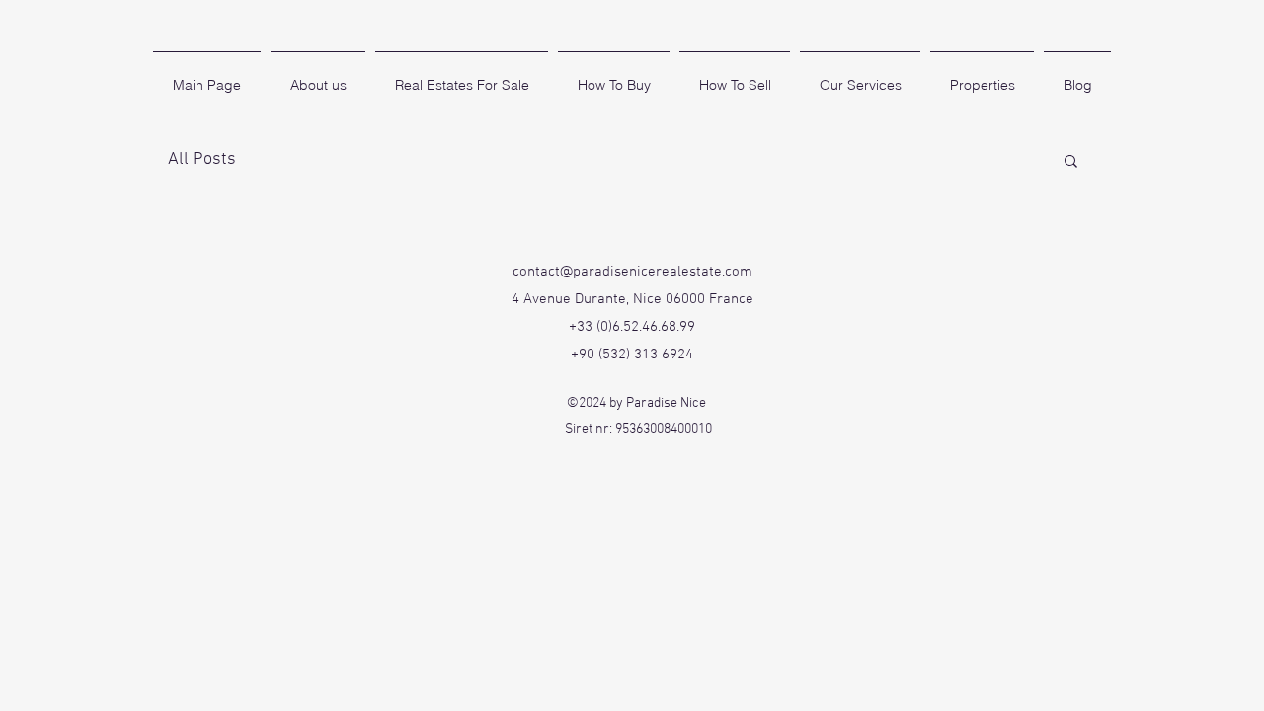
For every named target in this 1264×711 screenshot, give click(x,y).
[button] (1071, 162)
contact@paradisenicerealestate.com (632, 271)
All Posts (202, 159)
